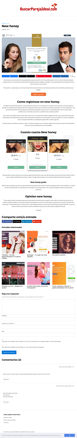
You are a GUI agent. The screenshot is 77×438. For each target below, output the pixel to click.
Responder (6, 379)
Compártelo (8, 221)
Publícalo (17, 221)
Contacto (6, 422)
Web (3, 331)
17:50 (72, 366)
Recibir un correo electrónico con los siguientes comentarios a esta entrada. (31, 341)
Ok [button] (69, 435)
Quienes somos (8, 417)
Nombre (4, 315)
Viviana (61, 366)
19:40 (72, 386)
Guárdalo (38, 221)
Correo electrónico (8, 323)
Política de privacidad (9, 420)
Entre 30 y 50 (5, 23)
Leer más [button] (58, 435)
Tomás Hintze (59, 386)
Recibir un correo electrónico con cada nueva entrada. (23, 347)
